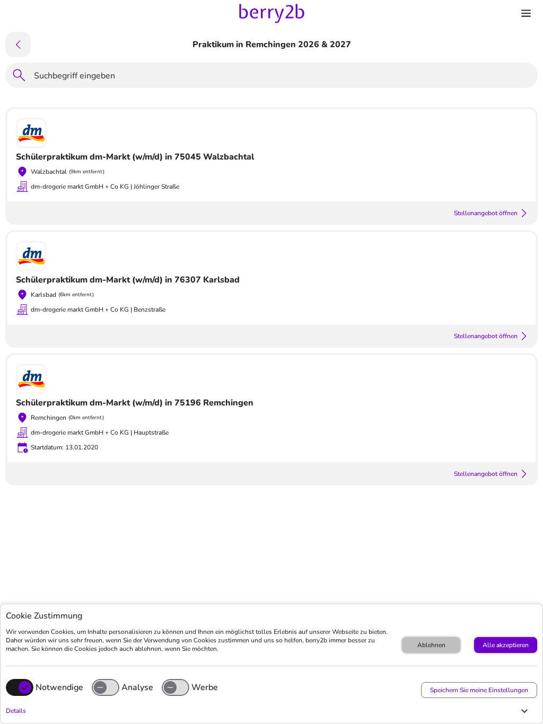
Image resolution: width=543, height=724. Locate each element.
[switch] (105, 687)
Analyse (137, 687)
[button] (269, 710)
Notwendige (59, 687)
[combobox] (283, 77)
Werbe (204, 687)
